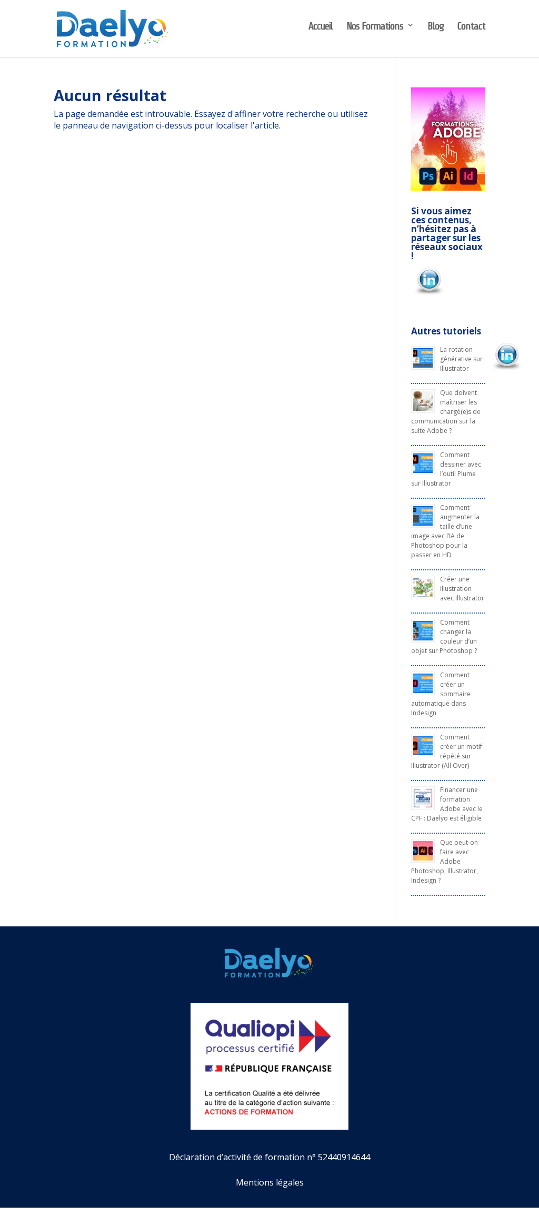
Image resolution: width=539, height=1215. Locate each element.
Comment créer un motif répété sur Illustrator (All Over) (446, 751)
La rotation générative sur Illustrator (461, 359)
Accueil (320, 26)
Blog (435, 26)
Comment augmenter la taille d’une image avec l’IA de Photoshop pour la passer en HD (445, 531)
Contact (471, 26)
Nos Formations (374, 26)
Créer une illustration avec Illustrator (462, 588)
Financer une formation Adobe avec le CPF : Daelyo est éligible (447, 804)
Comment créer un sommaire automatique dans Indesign (441, 693)
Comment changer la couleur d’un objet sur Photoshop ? (444, 636)
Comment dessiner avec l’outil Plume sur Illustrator (446, 469)
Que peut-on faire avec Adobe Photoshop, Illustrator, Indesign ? (444, 861)
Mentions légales (270, 1182)
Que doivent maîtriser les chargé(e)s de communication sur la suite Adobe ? (446, 411)
